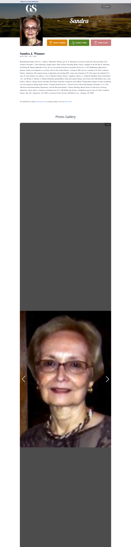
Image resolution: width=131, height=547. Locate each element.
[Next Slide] (107, 379)
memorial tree (41, 101)
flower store (68, 101)
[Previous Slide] (23, 379)
